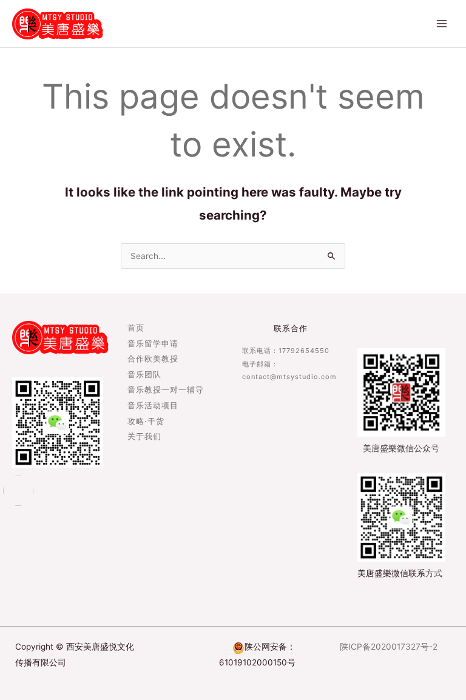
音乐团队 (144, 375)
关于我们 (144, 437)
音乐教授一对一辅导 (165, 390)
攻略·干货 (145, 422)
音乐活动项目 (152, 406)
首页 (135, 328)
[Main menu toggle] (442, 24)
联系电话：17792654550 (285, 350)
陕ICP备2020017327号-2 (388, 646)
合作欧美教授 (152, 359)
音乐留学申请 (152, 344)
